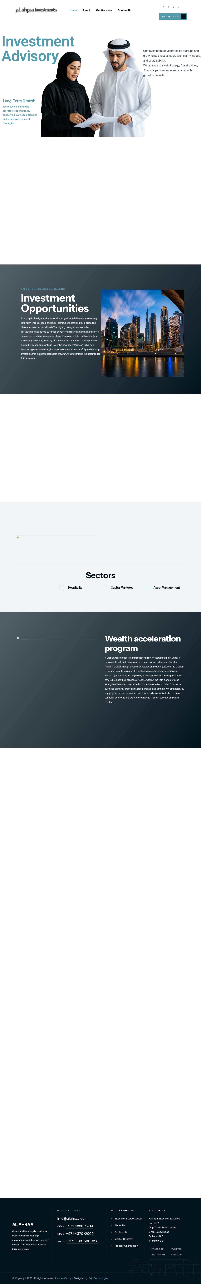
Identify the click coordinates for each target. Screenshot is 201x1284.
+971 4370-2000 (80, 1233)
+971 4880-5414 (79, 1226)
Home (73, 10)
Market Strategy (123, 1238)
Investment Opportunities (128, 1218)
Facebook (157, 1249)
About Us (119, 1225)
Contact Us (124, 10)
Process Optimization (126, 1245)
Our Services (104, 10)
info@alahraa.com (72, 1218)
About (86, 10)
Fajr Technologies (98, 1278)
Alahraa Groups (64, 1278)
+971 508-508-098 (82, 1241)
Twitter (176, 1249)
